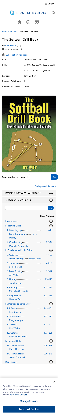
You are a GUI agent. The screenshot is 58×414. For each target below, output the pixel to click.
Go (50, 208)
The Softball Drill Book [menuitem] (28, 32)
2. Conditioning (14, 242)
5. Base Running (14, 271)
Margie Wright (16, 320)
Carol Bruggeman (18, 234)
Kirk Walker (11, 45)
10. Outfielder (14, 316)
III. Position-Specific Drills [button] (17, 303)
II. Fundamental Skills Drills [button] (18, 250)
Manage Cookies (29, 401)
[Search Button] (53, 12)
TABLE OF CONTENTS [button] (18, 199)
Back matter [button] (11, 362)
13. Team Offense (15, 345)
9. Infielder (12, 308)
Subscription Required (16, 54)
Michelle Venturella (18, 246)
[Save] (20, 22)
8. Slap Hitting (14, 295)
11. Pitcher (12, 324)
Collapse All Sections (45, 186)
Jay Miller (14, 275)
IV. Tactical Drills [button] (13, 341)
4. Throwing (13, 263)
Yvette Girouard (17, 357)
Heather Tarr (15, 299)
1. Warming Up (14, 230)
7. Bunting (12, 287)
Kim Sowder (15, 312)
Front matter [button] (11, 221)
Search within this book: (14, 177)
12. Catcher (12, 332)
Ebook (13, 32)
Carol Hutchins (16, 349)
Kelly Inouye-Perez (18, 336)
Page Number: (47, 216)
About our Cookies (18, 395)
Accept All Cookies (29, 409)
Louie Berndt (15, 266)
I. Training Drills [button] (13, 225)
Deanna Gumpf (17, 258)
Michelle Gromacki (18, 291)
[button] (28, 22)
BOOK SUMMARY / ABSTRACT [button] (23, 193)
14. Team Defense (15, 353)
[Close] (54, 381)
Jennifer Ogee (16, 283)
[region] (29, 396)
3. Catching (12, 255)
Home (4, 32)
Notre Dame (35, 258)
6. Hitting (11, 279)
